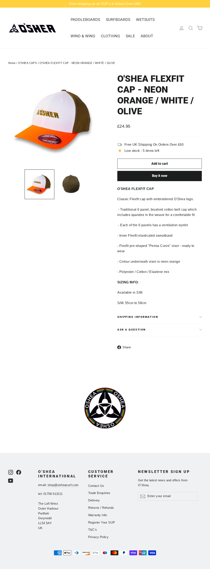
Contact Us (96, 485)
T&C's (92, 529)
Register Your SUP (101, 522)
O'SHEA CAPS (27, 63)
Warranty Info (97, 515)
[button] (39, 184)
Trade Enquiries (99, 493)
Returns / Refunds (101, 507)
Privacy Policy (98, 537)
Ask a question (131, 329)
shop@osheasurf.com (63, 485)
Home (12, 63)
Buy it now (159, 176)
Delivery (94, 500)
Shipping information (137, 316)
